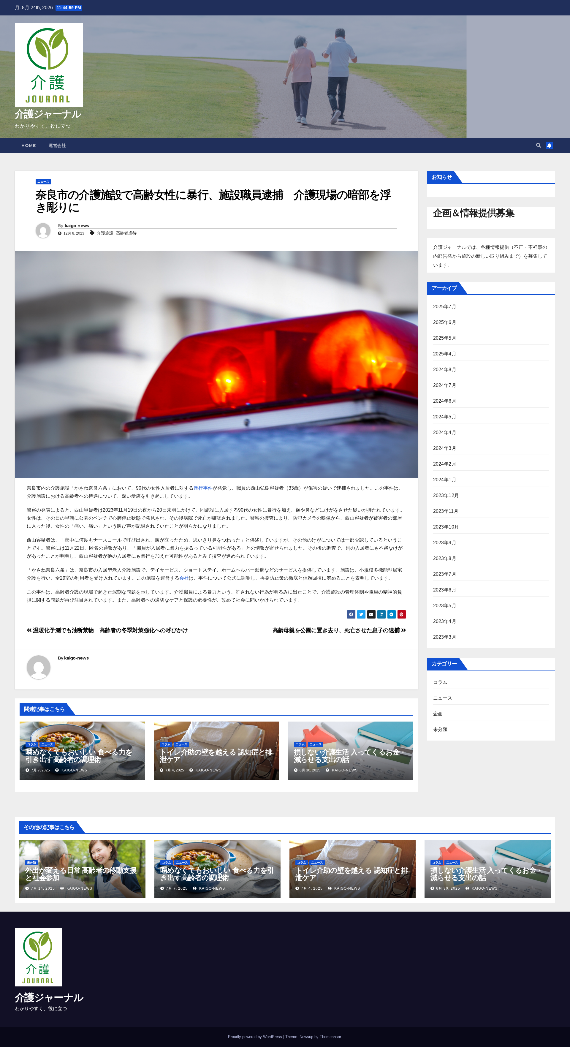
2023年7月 (444, 574)
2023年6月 (444, 589)
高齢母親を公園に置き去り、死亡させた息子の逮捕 (337, 630)
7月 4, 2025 (312, 888)
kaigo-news (77, 225)
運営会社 (57, 145)
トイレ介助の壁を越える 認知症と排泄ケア (216, 756)
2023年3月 (444, 637)
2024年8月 (444, 369)
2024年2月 (444, 463)
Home (28, 145)
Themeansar (330, 1037)
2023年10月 (446, 526)
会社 (184, 578)
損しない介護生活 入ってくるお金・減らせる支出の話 (350, 756)
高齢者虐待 (126, 233)
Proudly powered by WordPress (255, 1037)
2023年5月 (444, 605)
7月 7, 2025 (177, 888)
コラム (31, 744)
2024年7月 (444, 385)
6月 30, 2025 (448, 888)
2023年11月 (446, 511)
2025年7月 (444, 306)
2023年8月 (444, 558)
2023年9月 (444, 542)
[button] (538, 145)
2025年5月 (444, 338)
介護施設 (105, 233)
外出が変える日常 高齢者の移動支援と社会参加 (81, 874)
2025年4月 (444, 353)
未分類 (440, 729)
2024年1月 (444, 479)
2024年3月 (444, 448)
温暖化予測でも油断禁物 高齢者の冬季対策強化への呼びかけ (110, 630)
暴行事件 (203, 488)
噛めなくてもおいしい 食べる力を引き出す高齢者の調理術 (79, 756)
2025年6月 (444, 322)
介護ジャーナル (48, 114)
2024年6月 (444, 401)
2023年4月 (444, 621)
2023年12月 (446, 495)
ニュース (43, 181)
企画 (438, 713)
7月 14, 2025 (43, 888)
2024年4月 (444, 432)
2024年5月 (444, 416)
